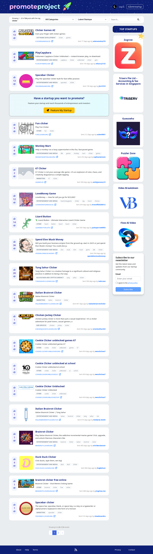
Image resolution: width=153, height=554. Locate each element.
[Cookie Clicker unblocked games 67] (25, 346)
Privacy (118, 549)
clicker (61, 38)
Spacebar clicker (44, 502)
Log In (121, 7)
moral (90, 201)
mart (83, 153)
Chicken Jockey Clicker (48, 315)
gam (96, 60)
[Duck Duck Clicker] (25, 462)
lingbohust (101, 468)
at (70, 371)
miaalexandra (100, 516)
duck (62, 464)
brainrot (58, 300)
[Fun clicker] (25, 128)
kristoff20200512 (99, 205)
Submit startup (135, 6)
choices (97, 201)
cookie (46, 348)
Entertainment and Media (46, 60)
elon (62, 250)
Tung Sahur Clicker (46, 267)
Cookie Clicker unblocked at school (55, 363)
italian (50, 300)
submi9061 (101, 134)
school (76, 371)
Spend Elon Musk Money (49, 239)
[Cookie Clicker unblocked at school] (25, 369)
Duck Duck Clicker (45, 456)
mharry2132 (101, 64)
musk (68, 250)
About (18, 549)
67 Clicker (40, 168)
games (68, 38)
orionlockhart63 (99, 329)
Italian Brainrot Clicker (48, 292)
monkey (76, 153)
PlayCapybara (43, 52)
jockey (60, 325)
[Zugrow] (128, 56)
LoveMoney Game (45, 193)
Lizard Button (43, 216)
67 (49, 178)
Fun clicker (41, 123)
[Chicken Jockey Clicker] (25, 316)
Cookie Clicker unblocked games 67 (55, 340)
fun (45, 131)
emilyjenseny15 (99, 182)
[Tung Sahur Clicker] (25, 273)
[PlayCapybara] (25, 55)
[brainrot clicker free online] (25, 483)
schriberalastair (99, 445)
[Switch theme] (115, 7)
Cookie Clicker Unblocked (50, 386)
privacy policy (133, 283)
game (88, 250)
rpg (83, 201)
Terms (35, 549)
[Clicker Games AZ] (25, 32)
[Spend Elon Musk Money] (25, 245)
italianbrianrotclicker (97, 304)
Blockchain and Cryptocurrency (50, 278)
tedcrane (102, 281)
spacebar (64, 83)
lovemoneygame (66, 201)
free (61, 487)
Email (118, 274)
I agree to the (127, 283)
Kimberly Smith (99, 420)
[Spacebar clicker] (25, 508)
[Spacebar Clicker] (25, 80)
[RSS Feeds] (76, 550)
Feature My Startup (61, 110)
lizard (46, 224)
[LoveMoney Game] (25, 199)
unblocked (80, 60)
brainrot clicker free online (50, 479)
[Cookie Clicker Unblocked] (25, 387)
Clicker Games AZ (45, 30)
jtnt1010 (102, 86)
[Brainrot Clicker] (25, 437)
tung (68, 278)
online (68, 487)
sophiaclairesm (99, 157)
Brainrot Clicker (44, 431)
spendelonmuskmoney (96, 256)
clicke (94, 442)
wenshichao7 (100, 351)
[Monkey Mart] (25, 149)
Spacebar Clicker (45, 75)
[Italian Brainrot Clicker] (25, 296)
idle (62, 153)
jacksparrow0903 (99, 228)
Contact (131, 549)
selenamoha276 (99, 41)
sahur (75, 278)
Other (38, 131)
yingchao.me (100, 491)
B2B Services (41, 325)
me (98, 416)
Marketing (40, 178)
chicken (52, 325)
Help (27, 549)
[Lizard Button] (25, 222)
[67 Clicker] (25, 173)
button (53, 224)
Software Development (46, 38)
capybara (64, 60)
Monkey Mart (43, 145)
